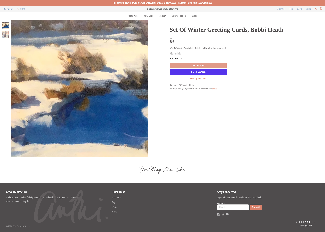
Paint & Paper (133, 15)
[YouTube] (227, 214)
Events (299, 8)
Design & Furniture (179, 15)
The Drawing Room (21, 226)
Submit (257, 207)
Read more (175, 58)
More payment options (198, 78)
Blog (291, 8)
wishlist (214, 89)
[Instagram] (223, 214)
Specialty (162, 15)
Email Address (221, 203)
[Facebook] (218, 214)
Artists (308, 8)
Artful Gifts (148, 15)
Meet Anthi (281, 8)
